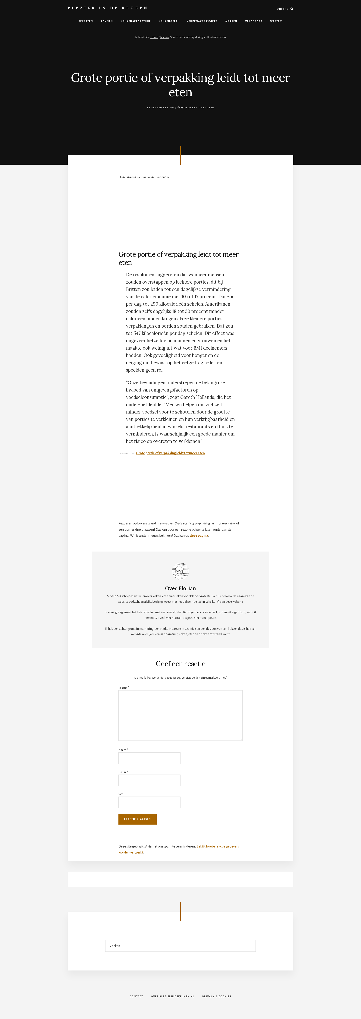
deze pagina (199, 535)
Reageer (207, 107)
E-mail (123, 772)
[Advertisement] (180, 211)
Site (120, 794)
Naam (123, 749)
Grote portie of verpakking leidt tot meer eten (170, 453)
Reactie (123, 687)
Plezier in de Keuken (108, 7)
